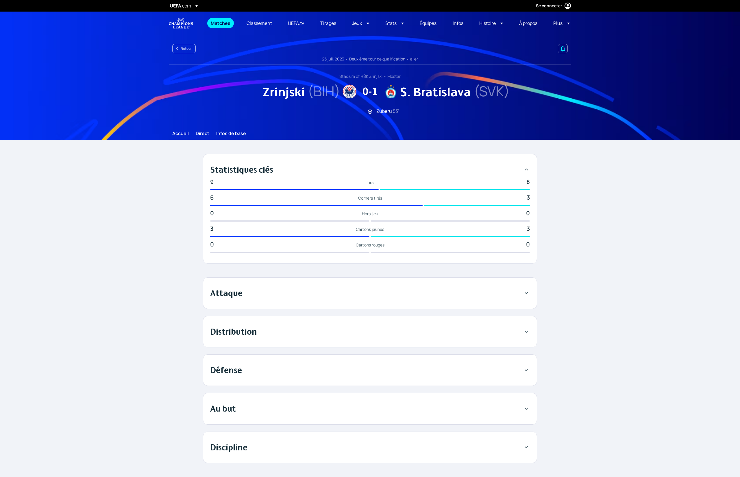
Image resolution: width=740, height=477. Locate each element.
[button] (360, 23)
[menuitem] (221, 23)
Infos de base (231, 133)
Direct (202, 133)
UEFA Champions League (181, 23)
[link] (220, 23)
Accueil (180, 133)
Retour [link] (186, 48)
